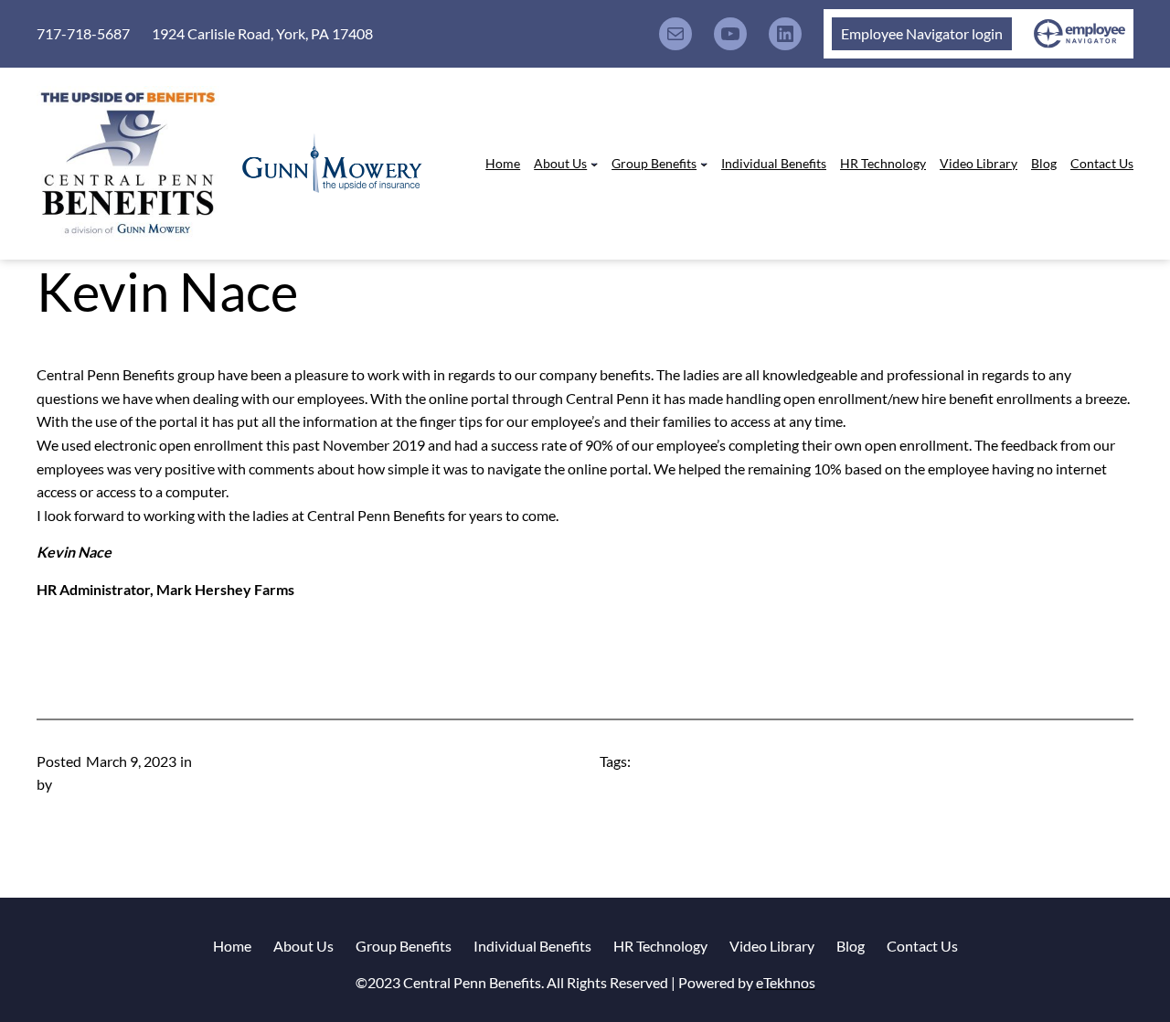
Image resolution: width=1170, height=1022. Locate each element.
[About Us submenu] (594, 163)
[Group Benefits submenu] (703, 163)
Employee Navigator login (922, 33)
